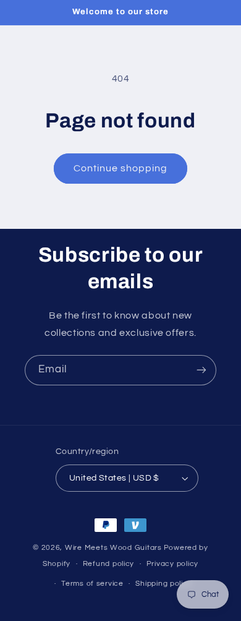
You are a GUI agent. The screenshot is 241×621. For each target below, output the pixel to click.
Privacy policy (172, 563)
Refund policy (109, 563)
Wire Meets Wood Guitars (113, 547)
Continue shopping (121, 168)
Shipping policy (163, 583)
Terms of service (92, 583)
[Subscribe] (201, 370)
